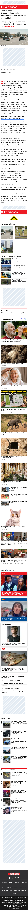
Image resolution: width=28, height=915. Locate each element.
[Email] (14, 69)
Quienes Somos (14, 888)
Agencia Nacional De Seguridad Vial (13, 312)
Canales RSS (5, 888)
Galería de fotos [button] (9, 26)
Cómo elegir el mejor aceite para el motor (13, 683)
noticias (14, 600)
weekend (14, 649)
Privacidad (5, 890)
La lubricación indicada (8, 685)
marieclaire (14, 624)
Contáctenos (23, 888)
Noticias (17, 882)
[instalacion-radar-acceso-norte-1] (21, 232)
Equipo (10, 890)
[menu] (2, 7)
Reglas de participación (20, 890)
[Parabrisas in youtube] (18, 878)
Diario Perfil (4, 882)
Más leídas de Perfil (8, 770)
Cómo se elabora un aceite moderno (12, 680)
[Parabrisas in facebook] (12, 878)
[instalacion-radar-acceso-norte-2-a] (7, 246)
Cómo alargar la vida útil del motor (11, 688)
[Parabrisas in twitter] (15, 878)
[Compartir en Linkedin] (10, 69)
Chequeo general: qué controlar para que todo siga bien (14, 691)
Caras (10, 882)
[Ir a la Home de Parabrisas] (10, 7)
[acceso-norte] (7, 232)
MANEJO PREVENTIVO (6, 10)
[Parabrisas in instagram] (9, 878)
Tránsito (14, 893)
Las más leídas (6, 718)
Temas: (2, 312)
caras (14, 573)
